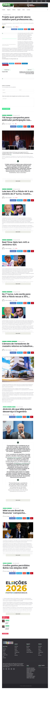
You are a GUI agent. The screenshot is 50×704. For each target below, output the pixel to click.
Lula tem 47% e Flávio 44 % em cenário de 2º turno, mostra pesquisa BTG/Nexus (17, 194)
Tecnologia (28, 649)
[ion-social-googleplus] (32, 1)
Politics (28, 677)
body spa (32, 668)
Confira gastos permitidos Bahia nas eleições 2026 (16, 566)
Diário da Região (8, 123)
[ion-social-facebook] (28, 1)
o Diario (3, 9)
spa (30, 677)
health (28, 670)
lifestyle (28, 672)
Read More (18, 181)
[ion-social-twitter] (37, 1)
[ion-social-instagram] (41, 1)
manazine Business (30, 673)
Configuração (28, 650)
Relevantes (9, 115)
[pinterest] (32, 29)
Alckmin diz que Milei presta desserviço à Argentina (17, 410)
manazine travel (29, 676)
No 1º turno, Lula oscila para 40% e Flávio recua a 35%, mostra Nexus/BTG (16, 296)
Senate (4, 650)
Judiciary (4, 653)
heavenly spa (32, 670)
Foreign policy (5, 654)
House (4, 651)
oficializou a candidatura (21, 463)
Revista (13, 406)
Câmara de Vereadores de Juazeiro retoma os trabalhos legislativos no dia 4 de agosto (17, 346)
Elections (4, 657)
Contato (28, 9)
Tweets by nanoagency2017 (43, 667)
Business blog (33, 669)
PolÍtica (27, 647)
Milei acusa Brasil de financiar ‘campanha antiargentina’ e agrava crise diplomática (18, 514)
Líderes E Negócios (29, 652)
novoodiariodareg (8, 26)
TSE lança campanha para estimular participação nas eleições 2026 (16, 120)
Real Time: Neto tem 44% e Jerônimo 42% (15, 243)
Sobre (23, 9)
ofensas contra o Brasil (14, 457)
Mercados (28, 646)
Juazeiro (4, 341)
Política (13, 9)
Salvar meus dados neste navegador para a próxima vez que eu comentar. (15, 96)
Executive (4, 648)
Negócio (8, 9)
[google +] (25, 29)
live (30, 672)
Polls (3, 656)
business (28, 669)
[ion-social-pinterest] (46, 1)
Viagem (18, 9)
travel (33, 677)
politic (34, 676)
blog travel (28, 668)
